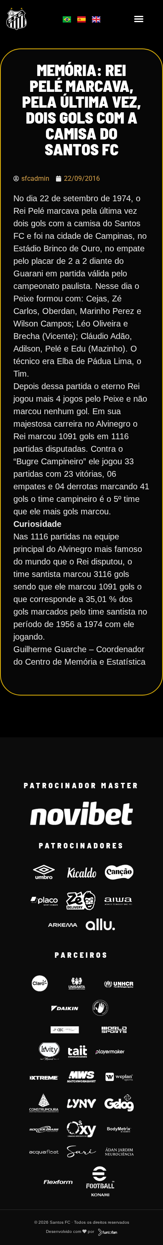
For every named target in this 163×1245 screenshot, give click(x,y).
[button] (138, 18)
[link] (27, 19)
